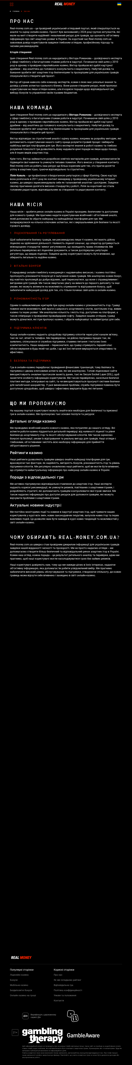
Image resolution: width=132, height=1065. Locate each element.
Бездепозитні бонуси (21, 990)
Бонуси (14, 980)
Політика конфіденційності (68, 990)
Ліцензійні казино (19, 975)
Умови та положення (65, 995)
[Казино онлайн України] (65, 3)
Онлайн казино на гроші (23, 995)
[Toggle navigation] (11, 4)
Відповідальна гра (63, 985)
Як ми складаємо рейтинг (67, 980)
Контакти (59, 1000)
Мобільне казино (19, 985)
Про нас (58, 975)
